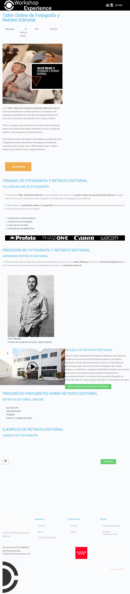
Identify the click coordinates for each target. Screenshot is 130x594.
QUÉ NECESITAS (13, 411)
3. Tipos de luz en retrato (17, 225)
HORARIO (10, 415)
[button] (107, 5)
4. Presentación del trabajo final (20, 228)
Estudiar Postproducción (110, 533)
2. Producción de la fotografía (19, 221)
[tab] (65, 218)
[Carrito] (6, 461)
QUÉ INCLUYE (12, 408)
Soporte (41, 526)
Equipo (73, 532)
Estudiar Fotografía (111, 526)
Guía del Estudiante (47, 538)
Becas (40, 532)
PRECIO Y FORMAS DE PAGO (19, 418)
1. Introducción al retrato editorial (20, 218)
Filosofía (74, 526)
